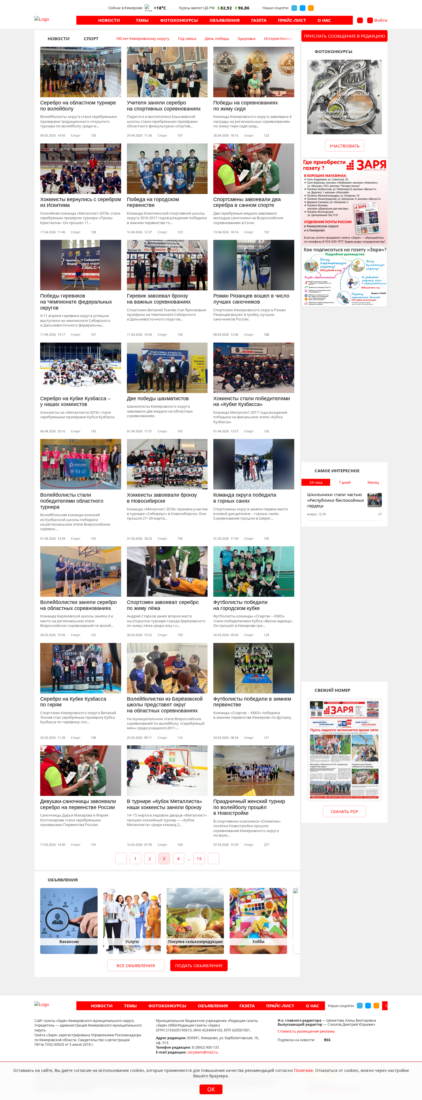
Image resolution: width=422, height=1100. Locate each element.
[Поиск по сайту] (360, 20)
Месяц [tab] (373, 482)
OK (211, 1089)
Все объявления (136, 965)
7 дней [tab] (345, 482)
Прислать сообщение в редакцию (344, 36)
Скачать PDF (344, 811)
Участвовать (345, 146)
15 (199, 858)
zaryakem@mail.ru (202, 1052)
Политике (303, 1070)
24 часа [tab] (315, 482)
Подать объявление (198, 965)
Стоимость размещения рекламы (306, 1031)
